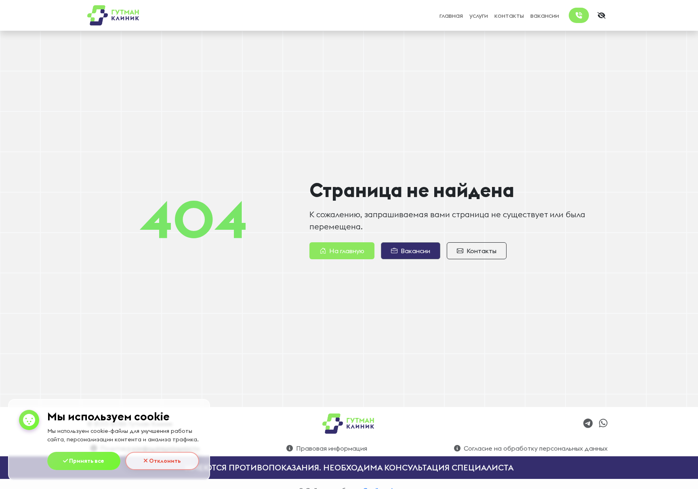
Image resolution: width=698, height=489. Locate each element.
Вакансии (415, 251)
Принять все (86, 460)
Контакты (481, 251)
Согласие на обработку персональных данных (536, 448)
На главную (346, 251)
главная (451, 15)
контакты (509, 15)
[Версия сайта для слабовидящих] (601, 15)
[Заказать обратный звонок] (579, 15)
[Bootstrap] (349, 423)
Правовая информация (331, 448)
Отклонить (164, 460)
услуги (478, 15)
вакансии (544, 15)
